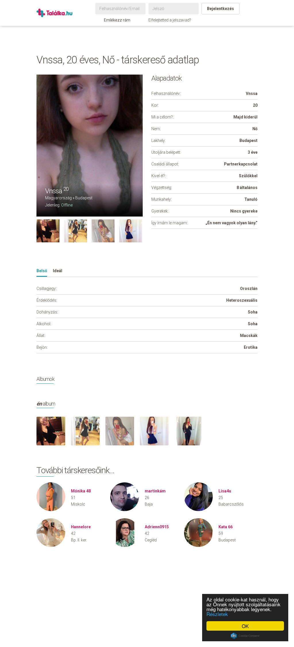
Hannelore (81, 527)
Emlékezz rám (117, 20)
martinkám (155, 491)
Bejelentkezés (220, 8)
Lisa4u (224, 491)
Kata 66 (225, 527)
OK (245, 626)
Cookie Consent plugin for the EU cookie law (245, 636)
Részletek (217, 613)
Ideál (57, 270)
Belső (41, 270)
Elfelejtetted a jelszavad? (169, 20)
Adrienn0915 (157, 527)
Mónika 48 (81, 491)
